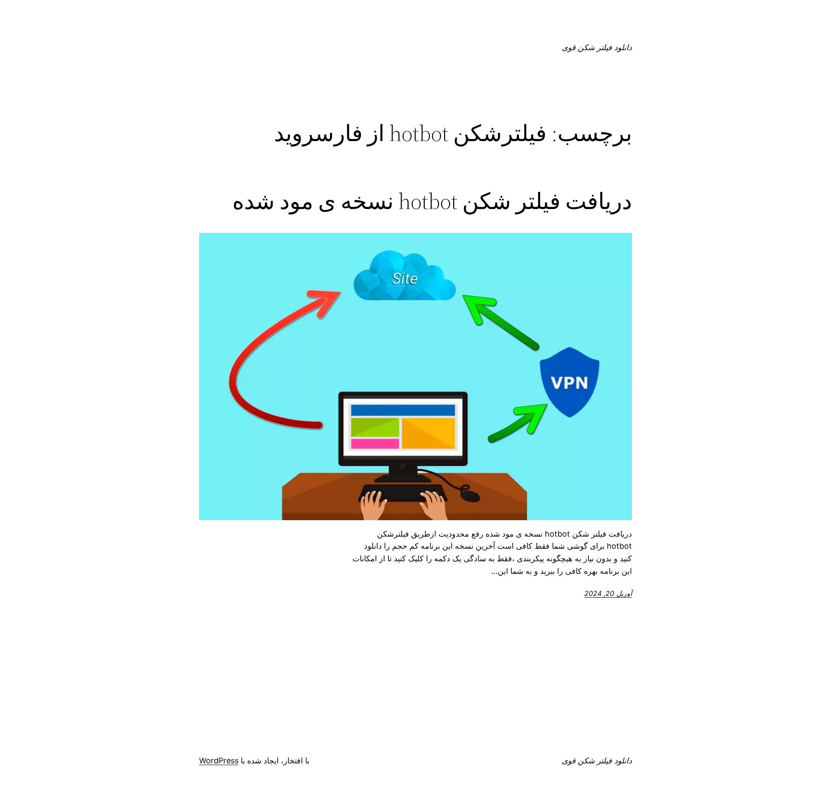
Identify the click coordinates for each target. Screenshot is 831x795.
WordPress (218, 760)
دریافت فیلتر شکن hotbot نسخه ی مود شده (432, 201)
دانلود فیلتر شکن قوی (597, 47)
